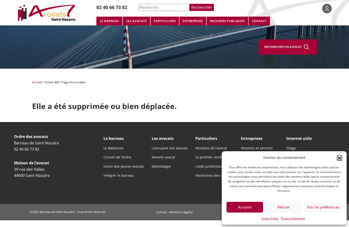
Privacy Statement (293, 218)
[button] (339, 157)
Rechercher (201, 7)
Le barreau (109, 21)
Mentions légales (181, 212)
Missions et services (257, 148)
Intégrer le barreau (119, 175)
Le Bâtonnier (114, 148)
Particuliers (165, 21)
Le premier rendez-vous (214, 157)
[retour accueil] (47, 12)
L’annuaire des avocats (170, 148)
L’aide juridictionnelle (212, 166)
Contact (259, 21)
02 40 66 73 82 (111, 7)
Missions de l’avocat (211, 148)
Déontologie (161, 166)
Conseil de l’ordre (117, 157)
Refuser (284, 207)
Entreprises (193, 21)
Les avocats (136, 21)
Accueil (37, 82)
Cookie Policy (269, 218)
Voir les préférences (323, 207)
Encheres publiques (227, 21)
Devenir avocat (163, 157)
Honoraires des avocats (213, 175)
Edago (291, 148)
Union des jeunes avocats (124, 166)
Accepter (245, 207)
